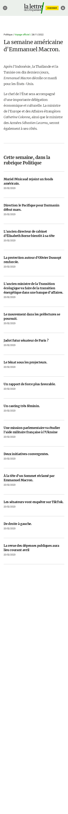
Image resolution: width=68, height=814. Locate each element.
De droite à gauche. (18, 524)
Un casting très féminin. (22, 406)
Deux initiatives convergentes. (26, 454)
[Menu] (5, 8)
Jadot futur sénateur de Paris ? (26, 340)
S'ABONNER (52, 8)
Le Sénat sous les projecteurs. (25, 362)
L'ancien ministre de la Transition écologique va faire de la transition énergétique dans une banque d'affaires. (33, 288)
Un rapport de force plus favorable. (30, 384)
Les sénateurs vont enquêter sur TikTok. (34, 502)
